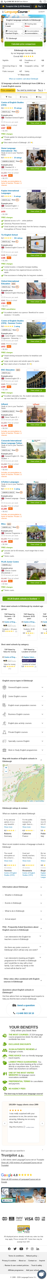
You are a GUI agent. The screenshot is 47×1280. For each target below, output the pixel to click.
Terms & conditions (16, 1256)
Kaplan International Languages (30, 657)
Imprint (42, 1261)
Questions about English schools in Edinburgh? (18, 991)
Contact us (32, 1261)
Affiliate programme (15, 1270)
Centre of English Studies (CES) (10, 622)
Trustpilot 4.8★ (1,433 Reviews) (18, 6)
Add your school (32, 1270)
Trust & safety (36, 1265)
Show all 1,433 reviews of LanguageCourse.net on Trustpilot (21, 1164)
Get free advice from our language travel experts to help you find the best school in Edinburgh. (23, 997)
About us (22, 1261)
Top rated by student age (26, 90)
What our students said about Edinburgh (23, 79)
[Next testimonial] (42, 1123)
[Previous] (2, 90)
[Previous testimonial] (5, 1123)
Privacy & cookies (9, 1261)
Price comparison (8, 90)
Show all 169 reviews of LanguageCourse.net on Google (20, 1180)
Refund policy (31, 1256)
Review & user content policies (17, 1265)
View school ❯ (36, 123)
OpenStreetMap (39, 801)
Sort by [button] (25, 97)
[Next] (45, 90)
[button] (2, 2)
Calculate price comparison (23, 44)
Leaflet (31, 801)
